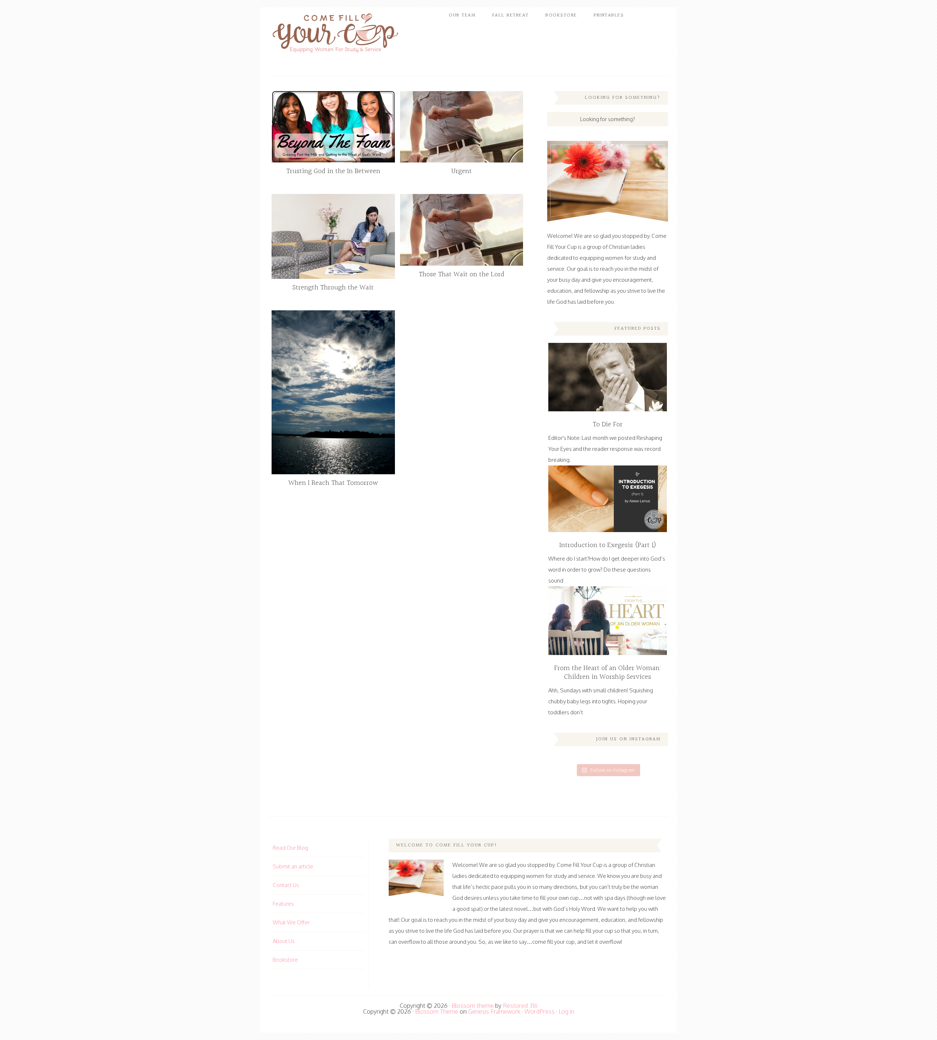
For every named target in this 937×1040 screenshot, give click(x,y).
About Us (284, 941)
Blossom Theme (436, 1011)
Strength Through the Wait (333, 287)
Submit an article (293, 866)
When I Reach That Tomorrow (333, 483)
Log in (566, 1011)
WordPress (540, 1011)
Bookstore (285, 959)
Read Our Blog (290, 847)
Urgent (461, 171)
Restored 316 (520, 1005)
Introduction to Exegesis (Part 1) (607, 545)
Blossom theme (473, 1005)
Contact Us (286, 885)
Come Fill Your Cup (335, 34)
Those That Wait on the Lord (461, 274)
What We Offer (291, 922)
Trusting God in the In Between (333, 171)
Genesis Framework (494, 1011)
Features (283, 903)
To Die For (608, 424)
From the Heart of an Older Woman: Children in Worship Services (607, 672)
